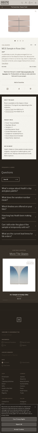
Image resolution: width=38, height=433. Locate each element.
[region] (19, 418)
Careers (22, 386)
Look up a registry (7, 352)
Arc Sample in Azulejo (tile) (19, 294)
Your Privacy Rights (19, 419)
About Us (23, 379)
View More (5, 63)
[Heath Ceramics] (19, 319)
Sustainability (24, 383)
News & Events (26, 342)
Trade (22, 393)
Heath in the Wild (7, 388)
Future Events (25, 362)
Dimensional (9, 111)
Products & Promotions (10, 342)
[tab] (17, 40)
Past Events (7, 365)
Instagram (23, 401)
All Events (6, 362)
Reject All (19, 424)
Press (22, 388)
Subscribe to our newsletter (10, 332)
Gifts (3, 386)
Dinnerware (5, 376)
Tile (5, 345)
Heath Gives (23, 390)
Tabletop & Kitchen (8, 381)
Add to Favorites (19, 82)
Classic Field (9, 109)
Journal (22, 376)
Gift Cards (5, 390)
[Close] (35, 407)
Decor (4, 383)
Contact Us (5, 401)
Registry (24, 345)
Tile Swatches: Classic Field (19, 7)
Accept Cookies (19, 429)
